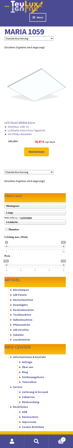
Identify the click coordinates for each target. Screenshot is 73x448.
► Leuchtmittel (20, 339)
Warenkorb (56, 438)
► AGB (23, 412)
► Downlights (19, 304)
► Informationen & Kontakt (28, 357)
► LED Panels (18, 295)
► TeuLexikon (28, 382)
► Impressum (27, 421)
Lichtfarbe (26, 217)
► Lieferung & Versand (33, 392)
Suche (36, 441)
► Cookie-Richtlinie (31, 426)
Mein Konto (12, 441)
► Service (16, 387)
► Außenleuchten (21, 319)
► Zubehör (17, 334)
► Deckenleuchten (22, 309)
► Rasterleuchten (21, 299)
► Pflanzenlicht (20, 324)
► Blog (23, 372)
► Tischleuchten (20, 314)
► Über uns (26, 367)
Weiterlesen (37, 152)
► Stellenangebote (31, 377)
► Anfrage (25, 362)
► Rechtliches (19, 407)
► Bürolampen (19, 290)
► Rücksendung (29, 402)
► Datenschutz (28, 417)
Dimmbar (14, 229)
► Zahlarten (27, 397)
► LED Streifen (19, 329)
